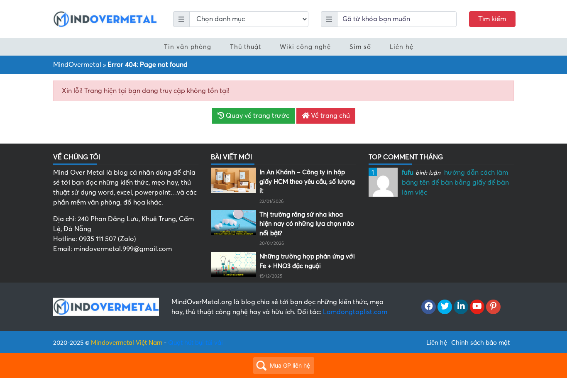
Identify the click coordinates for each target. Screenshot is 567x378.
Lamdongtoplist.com (355, 312)
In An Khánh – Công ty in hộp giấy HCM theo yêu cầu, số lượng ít (307, 181)
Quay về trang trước (256, 115)
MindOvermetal (77, 64)
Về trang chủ (329, 115)
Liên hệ (401, 47)
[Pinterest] (493, 307)
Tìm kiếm (492, 19)
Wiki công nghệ (305, 47)
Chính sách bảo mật (480, 342)
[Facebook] (428, 307)
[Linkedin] (461, 307)
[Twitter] (444, 307)
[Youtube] (477, 307)
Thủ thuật (245, 47)
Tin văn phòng (187, 47)
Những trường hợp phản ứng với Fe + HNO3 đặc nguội (307, 261)
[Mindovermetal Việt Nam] (105, 18)
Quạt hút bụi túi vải (195, 342)
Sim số (360, 47)
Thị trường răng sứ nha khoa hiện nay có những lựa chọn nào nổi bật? (306, 224)
